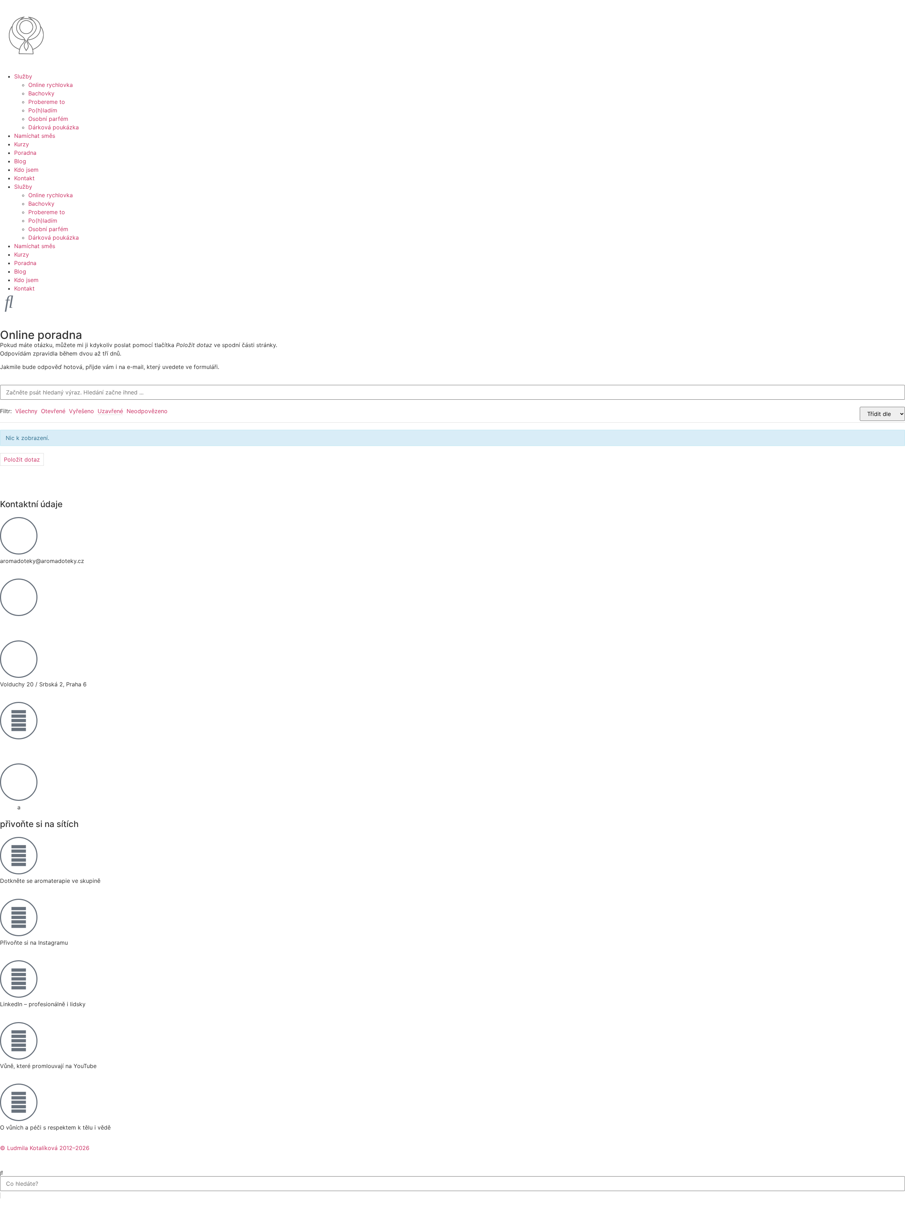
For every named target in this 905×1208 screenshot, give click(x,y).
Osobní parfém (48, 118)
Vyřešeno (81, 411)
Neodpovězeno (147, 411)
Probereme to (46, 101)
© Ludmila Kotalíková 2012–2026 (44, 1147)
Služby (23, 76)
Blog (20, 161)
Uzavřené (110, 411)
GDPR (8, 807)
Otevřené (53, 411)
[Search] (1, 1172)
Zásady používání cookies (57, 807)
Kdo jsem (26, 169)
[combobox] (452, 1183)
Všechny (26, 411)
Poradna (25, 152)
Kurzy (21, 144)
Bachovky (41, 93)
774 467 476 (17, 622)
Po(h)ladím (42, 110)
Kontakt (24, 178)
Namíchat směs (34, 135)
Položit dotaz (22, 459)
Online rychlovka (50, 84)
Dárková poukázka (53, 127)
